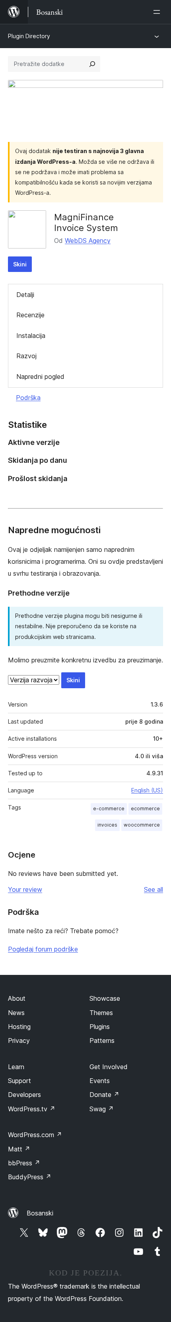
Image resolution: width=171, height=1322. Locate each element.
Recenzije (30, 315)
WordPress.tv (31, 1109)
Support (19, 1081)
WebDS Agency (88, 241)
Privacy (19, 1040)
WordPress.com (35, 1135)
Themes (101, 1013)
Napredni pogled (40, 376)
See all (153, 889)
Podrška (28, 398)
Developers (24, 1095)
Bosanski (40, 1213)
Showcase (104, 998)
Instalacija (30, 336)
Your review (25, 889)
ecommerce (145, 808)
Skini (20, 264)
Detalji (25, 295)
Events (99, 1081)
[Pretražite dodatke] (92, 64)
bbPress (24, 1163)
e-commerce (108, 808)
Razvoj (26, 356)
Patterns (102, 1040)
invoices (107, 825)
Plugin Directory (29, 36)
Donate (104, 1095)
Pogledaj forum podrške (43, 949)
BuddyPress (29, 1177)
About (16, 998)
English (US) (147, 790)
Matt (19, 1149)
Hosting (19, 1027)
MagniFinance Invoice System (86, 222)
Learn (16, 1067)
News (16, 1013)
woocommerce (142, 825)
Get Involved (108, 1067)
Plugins (99, 1027)
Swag (101, 1109)
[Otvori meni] (158, 12)
